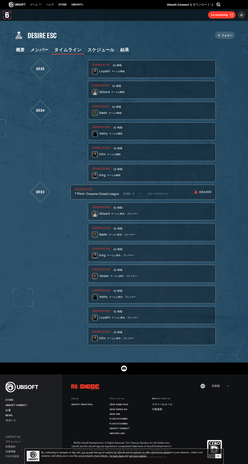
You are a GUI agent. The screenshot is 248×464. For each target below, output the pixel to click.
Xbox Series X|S (118, 409)
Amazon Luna (117, 433)
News (9, 415)
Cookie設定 (12, 456)
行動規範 (157, 409)
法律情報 (10, 451)
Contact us (12, 436)
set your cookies (138, 456)
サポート (10, 420)
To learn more (117, 456)
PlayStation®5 (118, 419)
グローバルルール (162, 404)
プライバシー (13, 441)
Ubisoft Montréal (82, 404)
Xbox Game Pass (118, 404)
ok (218, 456)
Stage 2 (128, 194)
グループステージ (157, 194)
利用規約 (10, 446)
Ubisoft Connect (16, 405)
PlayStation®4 (118, 423)
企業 (8, 410)
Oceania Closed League (102, 194)
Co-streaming (219, 15)
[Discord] (124, 368)
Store (9, 400)
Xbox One (114, 414)
